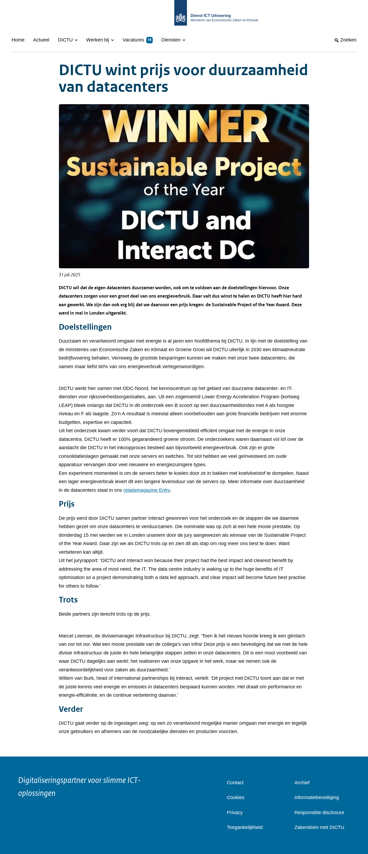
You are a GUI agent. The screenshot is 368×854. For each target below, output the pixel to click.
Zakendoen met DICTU (319, 827)
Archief (302, 782)
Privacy (235, 812)
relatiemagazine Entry (146, 490)
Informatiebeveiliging (316, 797)
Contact (235, 782)
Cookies (235, 797)
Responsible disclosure (319, 812)
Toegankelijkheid (245, 827)
